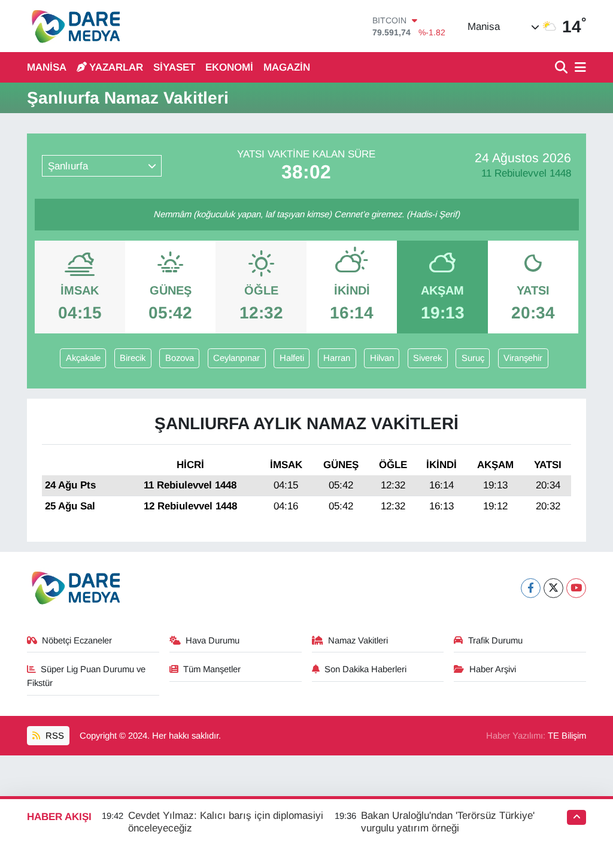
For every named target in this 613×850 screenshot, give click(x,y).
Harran (336, 358)
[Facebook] (531, 588)
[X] (553, 588)
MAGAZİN (286, 67)
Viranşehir (522, 358)
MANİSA (46, 67)
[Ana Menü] (578, 68)
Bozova (179, 358)
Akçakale (83, 358)
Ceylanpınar (236, 358)
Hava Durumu (212, 640)
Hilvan (382, 358)
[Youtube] (576, 588)
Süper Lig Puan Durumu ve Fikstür (86, 675)
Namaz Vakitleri (358, 640)
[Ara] (562, 68)
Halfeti (292, 358)
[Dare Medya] (73, 26)
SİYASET (174, 67)
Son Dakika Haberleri (365, 669)
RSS (53, 735)
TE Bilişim (567, 735)
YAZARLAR (116, 67)
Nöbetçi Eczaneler (77, 640)
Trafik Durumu (495, 640)
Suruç (473, 358)
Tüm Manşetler (212, 669)
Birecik (132, 358)
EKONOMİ (229, 67)
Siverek (427, 358)
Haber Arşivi (492, 669)
